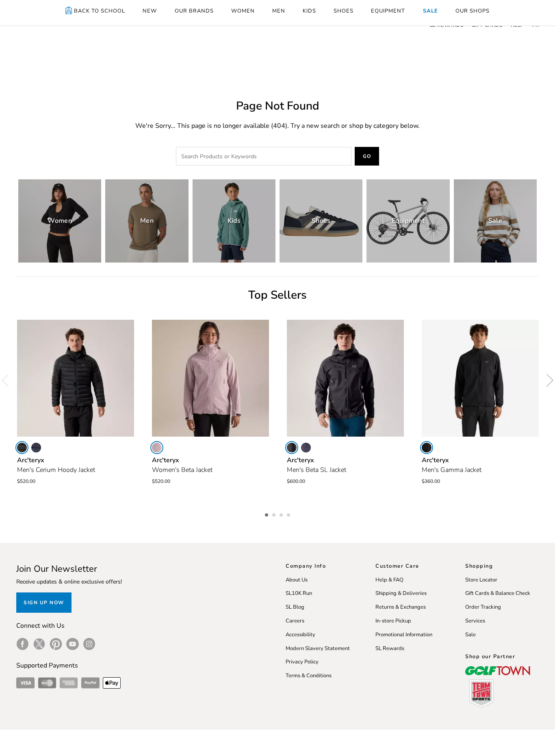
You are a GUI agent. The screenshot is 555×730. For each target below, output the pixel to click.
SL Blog (295, 607)
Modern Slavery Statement (318, 648)
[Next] (546, 380)
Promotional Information (403, 634)
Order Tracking (483, 607)
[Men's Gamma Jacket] (480, 378)
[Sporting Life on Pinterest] (56, 644)
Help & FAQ (389, 580)
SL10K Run (299, 593)
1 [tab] (267, 513)
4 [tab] (289, 513)
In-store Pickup (393, 620)
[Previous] (8, 380)
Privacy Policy (302, 661)
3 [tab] (282, 513)
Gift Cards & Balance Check (497, 593)
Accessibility (300, 634)
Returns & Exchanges (400, 607)
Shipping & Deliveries (401, 593)
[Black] (21, 447)
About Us (297, 580)
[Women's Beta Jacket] (210, 378)
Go (367, 156)
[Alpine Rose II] (156, 447)
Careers (295, 620)
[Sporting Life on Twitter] (39, 644)
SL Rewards (389, 648)
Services (475, 620)
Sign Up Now (44, 602)
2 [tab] (274, 513)
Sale (470, 634)
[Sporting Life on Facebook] (22, 644)
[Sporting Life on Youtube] (72, 644)
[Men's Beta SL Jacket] (345, 378)
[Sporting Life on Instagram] (89, 644)
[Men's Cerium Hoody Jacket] (75, 378)
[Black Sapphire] (36, 447)
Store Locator (481, 580)
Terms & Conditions (309, 675)
